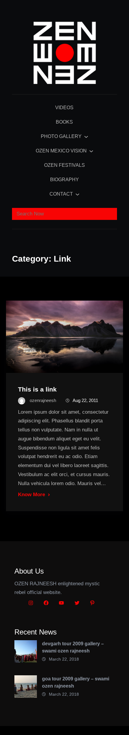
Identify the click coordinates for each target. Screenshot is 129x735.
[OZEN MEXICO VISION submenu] (91, 151)
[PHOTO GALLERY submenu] (86, 136)
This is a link (37, 389)
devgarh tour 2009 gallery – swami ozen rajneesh (73, 647)
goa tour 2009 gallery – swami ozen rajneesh (75, 682)
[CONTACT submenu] (77, 194)
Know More (31, 494)
